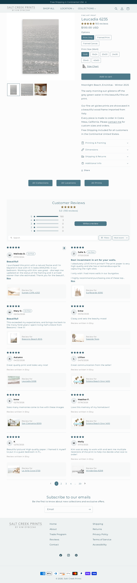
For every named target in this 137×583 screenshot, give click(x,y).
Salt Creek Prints (72, 578)
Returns (97, 529)
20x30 (104, 54)
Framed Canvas (90, 43)
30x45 (86, 60)
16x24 (94, 54)
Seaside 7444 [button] (92, 339)
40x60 (96, 60)
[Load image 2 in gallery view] (27, 90)
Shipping (98, 524)
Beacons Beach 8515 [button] (32, 339)
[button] (66, 9)
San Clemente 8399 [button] (31, 423)
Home (53, 524)
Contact (54, 544)
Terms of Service (102, 539)
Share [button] (87, 170)
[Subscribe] (89, 509)
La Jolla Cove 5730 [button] (31, 470)
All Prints (97, 183)
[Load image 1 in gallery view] (13, 90)
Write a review (90, 223)
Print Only (88, 37)
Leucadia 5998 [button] (29, 381)
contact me (114, 122)
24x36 (115, 54)
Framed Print (103, 37)
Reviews (54, 539)
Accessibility (100, 544)
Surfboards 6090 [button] (94, 292)
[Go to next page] (85, 483)
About (53, 529)
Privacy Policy (100, 534)
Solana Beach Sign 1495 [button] (98, 381)
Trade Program (58, 534)
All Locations (68, 183)
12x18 (85, 54)
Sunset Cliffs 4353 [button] (31, 292)
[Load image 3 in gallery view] (41, 90)
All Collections (40, 183)
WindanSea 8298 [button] (94, 470)
